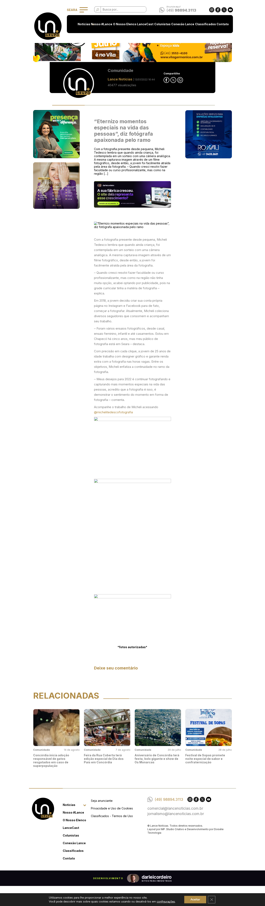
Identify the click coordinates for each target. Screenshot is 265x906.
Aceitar (195, 899)
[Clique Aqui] (132, 44)
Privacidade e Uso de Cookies (112, 808)
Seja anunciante (102, 800)
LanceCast (145, 24)
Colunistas (162, 24)
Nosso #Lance (101, 24)
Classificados (205, 24)
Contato (223, 24)
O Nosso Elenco (124, 24)
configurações (166, 902)
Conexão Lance (182, 24)
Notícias (84, 24)
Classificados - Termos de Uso (112, 816)
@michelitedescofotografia (113, 412)
